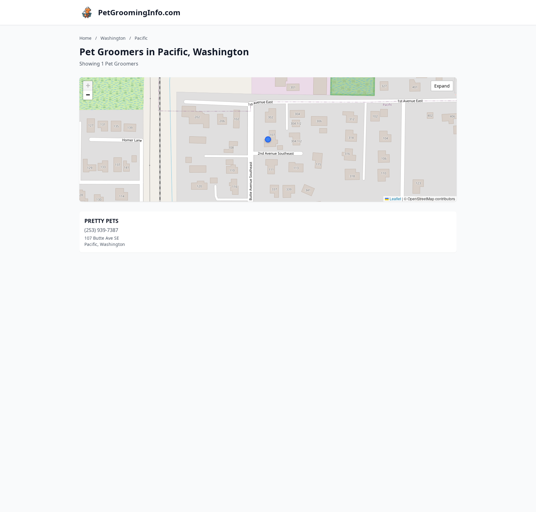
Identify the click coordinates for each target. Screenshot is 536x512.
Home (85, 38)
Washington (113, 38)
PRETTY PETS (101, 220)
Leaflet (395, 198)
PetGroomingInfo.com (139, 12)
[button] (268, 139)
